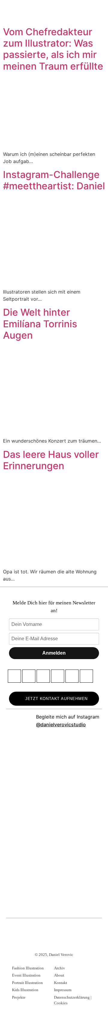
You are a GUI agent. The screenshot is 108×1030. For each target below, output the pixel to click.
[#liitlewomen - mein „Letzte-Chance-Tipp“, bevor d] (30, 802)
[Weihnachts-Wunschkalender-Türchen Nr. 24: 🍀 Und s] (30, 847)
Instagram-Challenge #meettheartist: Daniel (54, 180)
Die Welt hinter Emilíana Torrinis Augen (40, 323)
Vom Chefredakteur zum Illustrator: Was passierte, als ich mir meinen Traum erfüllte (53, 49)
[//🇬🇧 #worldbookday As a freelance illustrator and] (30, 757)
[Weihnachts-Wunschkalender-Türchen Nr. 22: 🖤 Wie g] (30, 891)
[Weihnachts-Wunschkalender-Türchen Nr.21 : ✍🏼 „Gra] (78, 891)
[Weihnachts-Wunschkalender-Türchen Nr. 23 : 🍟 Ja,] (78, 847)
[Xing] (72, 676)
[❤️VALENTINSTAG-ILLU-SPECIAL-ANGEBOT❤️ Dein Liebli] (78, 757)
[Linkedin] (43, 676)
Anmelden (54, 653)
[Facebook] (14, 676)
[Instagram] (28, 676)
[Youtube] (57, 676)
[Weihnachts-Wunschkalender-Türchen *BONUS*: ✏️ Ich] (78, 802)
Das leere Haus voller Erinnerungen (51, 460)
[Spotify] (86, 676)
